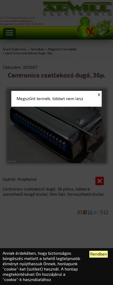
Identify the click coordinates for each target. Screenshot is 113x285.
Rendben (98, 254)
